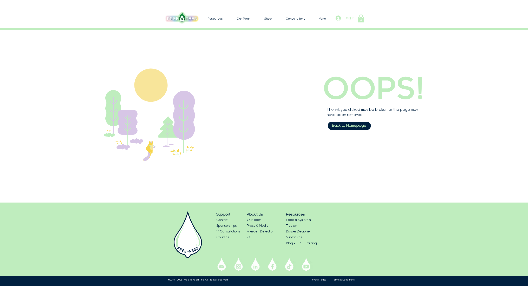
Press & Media (258, 225)
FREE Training (307, 243)
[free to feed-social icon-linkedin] (255, 264)
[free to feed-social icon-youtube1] (306, 264)
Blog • (291, 243)
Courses (222, 237)
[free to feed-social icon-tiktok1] (289, 264)
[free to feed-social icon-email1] (221, 264)
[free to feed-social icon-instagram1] (238, 264)
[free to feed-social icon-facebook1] (272, 264)
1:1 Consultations (228, 231)
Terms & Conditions (343, 280)
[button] (215, 19)
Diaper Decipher (298, 231)
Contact (222, 220)
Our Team (254, 220)
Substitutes (294, 237)
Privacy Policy (318, 280)
